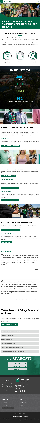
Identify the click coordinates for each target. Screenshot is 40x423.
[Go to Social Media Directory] (24, 391)
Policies (24, 413)
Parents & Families (7, 1)
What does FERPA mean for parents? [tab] (9, 343)
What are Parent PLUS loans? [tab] (7, 339)
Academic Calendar (5, 399)
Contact (15, 413)
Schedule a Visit (17, 366)
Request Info (17, 369)
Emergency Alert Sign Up (6, 400)
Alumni (20, 399)
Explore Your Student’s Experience (9, 187)
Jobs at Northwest (22, 403)
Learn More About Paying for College (10, 145)
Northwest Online (22, 406)
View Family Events (6, 242)
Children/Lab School (22, 402)
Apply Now (17, 363)
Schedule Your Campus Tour (8, 175)
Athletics (20, 400)
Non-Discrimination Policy (7, 421)
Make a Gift (21, 405)
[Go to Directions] (7, 391)
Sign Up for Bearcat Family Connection (10, 230)
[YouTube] (22, 391)
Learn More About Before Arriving (9, 200)
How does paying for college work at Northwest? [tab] (11, 331)
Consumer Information (5, 405)
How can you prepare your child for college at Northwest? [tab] (12, 347)
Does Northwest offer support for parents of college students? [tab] (13, 351)
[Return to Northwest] (1, 1)
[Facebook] (16, 391)
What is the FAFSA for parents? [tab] (8, 335)
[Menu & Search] (38, 1)
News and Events (4, 402)
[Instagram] (20, 391)
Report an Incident (8, 408)
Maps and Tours (4, 403)
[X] (18, 391)
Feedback (20, 413)
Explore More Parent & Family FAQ (9, 324)
